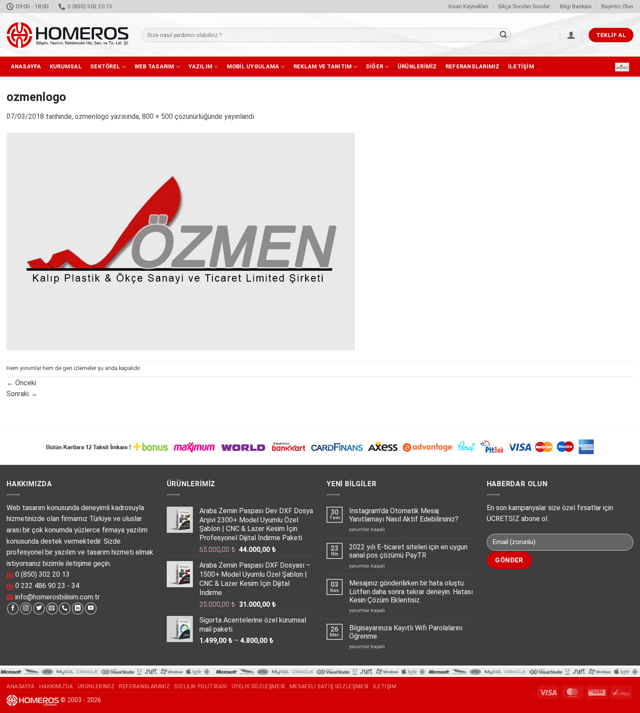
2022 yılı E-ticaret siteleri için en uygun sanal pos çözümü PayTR (408, 551)
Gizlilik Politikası (200, 686)
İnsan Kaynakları (468, 6)
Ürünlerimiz (417, 66)
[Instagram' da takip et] (26, 608)
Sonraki (22, 394)
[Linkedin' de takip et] (78, 608)
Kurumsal (66, 66)
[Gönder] (503, 35)
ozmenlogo (92, 116)
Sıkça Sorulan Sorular (524, 6)
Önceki (21, 383)
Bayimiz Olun (617, 6)
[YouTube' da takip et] (91, 608)
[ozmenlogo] (181, 241)
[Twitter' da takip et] (39, 608)
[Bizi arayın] (65, 608)
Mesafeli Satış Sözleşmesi (329, 686)
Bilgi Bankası (576, 6)
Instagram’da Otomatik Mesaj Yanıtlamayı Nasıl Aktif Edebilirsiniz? (403, 515)
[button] (571, 34)
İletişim (521, 66)
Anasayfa (26, 66)
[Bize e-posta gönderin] (52, 608)
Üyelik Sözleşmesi (258, 686)
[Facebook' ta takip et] (13, 608)
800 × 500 (157, 116)
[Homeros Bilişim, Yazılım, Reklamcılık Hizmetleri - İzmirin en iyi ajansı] (67, 35)
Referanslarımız (472, 66)
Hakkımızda (56, 686)
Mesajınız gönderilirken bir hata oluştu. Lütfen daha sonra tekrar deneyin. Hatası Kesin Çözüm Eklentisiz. (411, 591)
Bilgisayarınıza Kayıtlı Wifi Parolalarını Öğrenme (405, 632)
